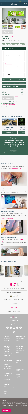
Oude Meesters (7, 344)
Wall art (17, 362)
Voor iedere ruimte (20, 350)
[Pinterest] (17, 328)
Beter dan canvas (20, 365)
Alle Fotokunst (7, 338)
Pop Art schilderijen (8, 353)
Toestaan (6, 410)
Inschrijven (14, 307)
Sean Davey (10, 36)
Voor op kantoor (19, 344)
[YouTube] (20, 328)
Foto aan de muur (8, 366)
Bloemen (20, 6)
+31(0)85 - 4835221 (14, 320)
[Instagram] (7, 328)
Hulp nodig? (22, 79)
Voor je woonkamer (20, 338)
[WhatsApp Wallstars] (14, 333)
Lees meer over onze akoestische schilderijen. (11, 217)
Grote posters (7, 379)
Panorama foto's (15, 44)
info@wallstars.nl (14, 324)
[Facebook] (11, 328)
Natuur (14, 6)
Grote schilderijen (19, 367)
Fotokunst (8, 6)
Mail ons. (21, 101)
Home (3, 6)
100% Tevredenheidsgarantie (9, 104)
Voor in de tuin (19, 348)
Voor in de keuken (19, 346)
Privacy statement (8, 397)
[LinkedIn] (14, 328)
